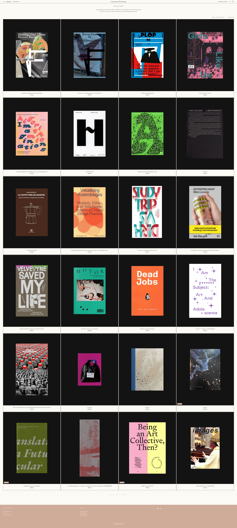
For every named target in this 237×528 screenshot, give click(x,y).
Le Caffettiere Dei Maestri (32, 250)
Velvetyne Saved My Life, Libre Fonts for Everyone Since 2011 (32, 328)
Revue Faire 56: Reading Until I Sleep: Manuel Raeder (31, 93)
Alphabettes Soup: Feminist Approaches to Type (147, 171)
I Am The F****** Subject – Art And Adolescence (205, 328)
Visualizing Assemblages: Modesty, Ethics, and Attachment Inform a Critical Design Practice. (89, 250)
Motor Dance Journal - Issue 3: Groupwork (89, 328)
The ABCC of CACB (89, 171)
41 (123, 494)
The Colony (205, 171)
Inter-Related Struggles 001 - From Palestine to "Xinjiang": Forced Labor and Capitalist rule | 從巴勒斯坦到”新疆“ (89, 486)
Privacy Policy (83, 515)
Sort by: (213, 17)
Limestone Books (120, 523)
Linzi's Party (89, 407)
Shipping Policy (84, 511)
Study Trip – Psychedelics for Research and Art (147, 250)
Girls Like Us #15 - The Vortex (205, 93)
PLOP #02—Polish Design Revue (147, 93)
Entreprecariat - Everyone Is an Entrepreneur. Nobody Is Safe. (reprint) (205, 250)
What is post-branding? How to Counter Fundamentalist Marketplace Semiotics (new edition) (32, 407)
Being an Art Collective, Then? (147, 486)
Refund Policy (83, 513)
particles (205, 407)
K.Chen (121, 524)
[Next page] (126, 494)
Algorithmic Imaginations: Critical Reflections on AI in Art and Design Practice (31, 171)
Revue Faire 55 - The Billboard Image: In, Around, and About (89, 93)
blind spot (147, 407)
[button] (230, 1)
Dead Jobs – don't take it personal (147, 328)
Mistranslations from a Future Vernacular (32, 486)
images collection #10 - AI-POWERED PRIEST (205, 486)
